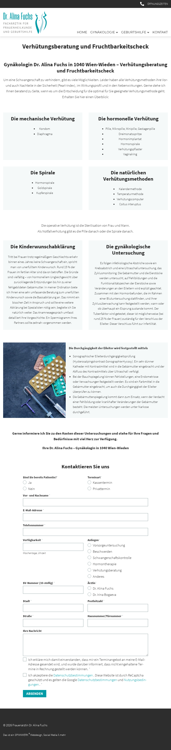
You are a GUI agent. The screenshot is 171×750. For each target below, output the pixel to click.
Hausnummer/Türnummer (105, 616)
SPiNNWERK (21, 735)
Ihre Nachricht (32, 631)
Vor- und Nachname (36, 496)
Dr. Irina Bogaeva (104, 594)
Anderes (98, 576)
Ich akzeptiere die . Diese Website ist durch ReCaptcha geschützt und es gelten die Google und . (88, 680)
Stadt (27, 601)
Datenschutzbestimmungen (73, 675)
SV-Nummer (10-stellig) (39, 583)
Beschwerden (102, 551)
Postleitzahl (96, 601)
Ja (29, 482)
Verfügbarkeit (33, 540)
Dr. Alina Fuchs (103, 588)
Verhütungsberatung (107, 570)
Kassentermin (102, 482)
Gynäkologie (102, 32)
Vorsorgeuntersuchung (109, 545)
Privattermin (101, 489)
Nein (31, 489)
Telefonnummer (34, 525)
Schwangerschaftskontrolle (112, 558)
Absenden (34, 693)
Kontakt (160, 32)
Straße (28, 616)
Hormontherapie (104, 564)
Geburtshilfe (133, 32)
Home (82, 32)
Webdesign (36, 735)
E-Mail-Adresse (33, 510)
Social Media (50, 735)
